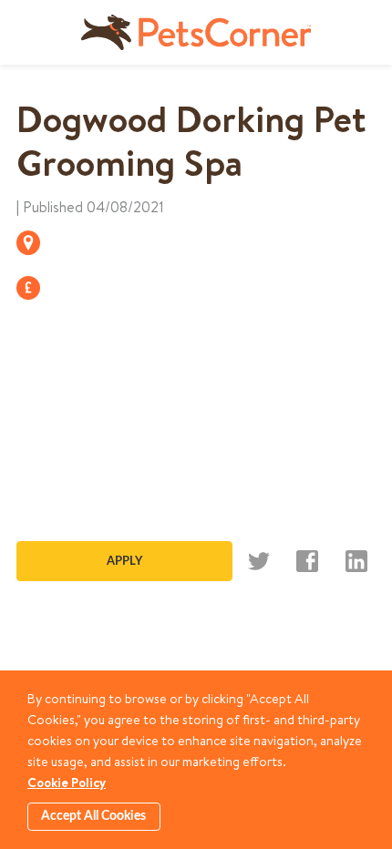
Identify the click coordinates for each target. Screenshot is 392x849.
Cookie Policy (66, 782)
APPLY (124, 561)
